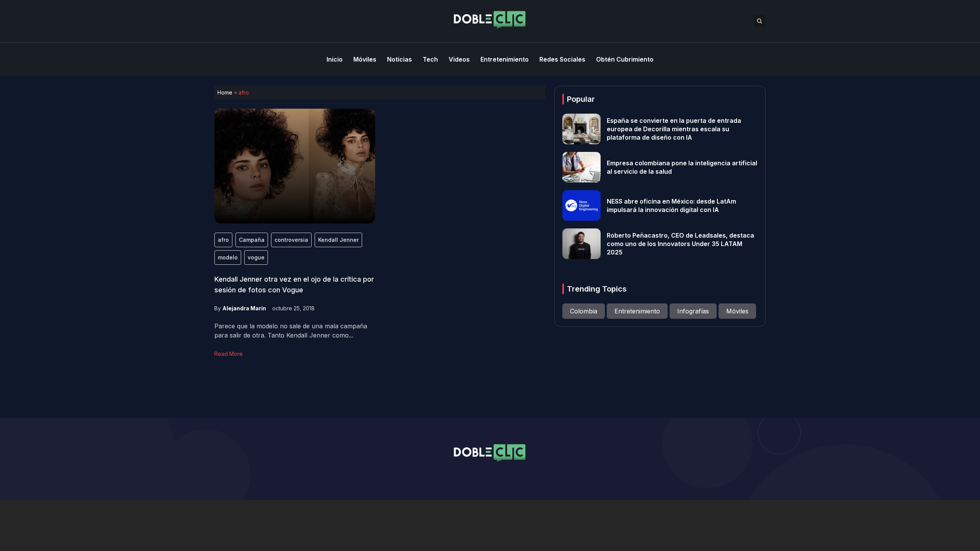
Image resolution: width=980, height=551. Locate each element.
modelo (228, 257)
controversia (291, 239)
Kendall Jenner (338, 239)
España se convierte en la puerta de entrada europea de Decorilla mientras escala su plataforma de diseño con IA (674, 129)
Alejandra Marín (244, 308)
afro (223, 239)
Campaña (252, 239)
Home (224, 92)
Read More (228, 353)
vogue (256, 257)
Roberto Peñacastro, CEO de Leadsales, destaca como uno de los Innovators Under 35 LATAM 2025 (680, 243)
